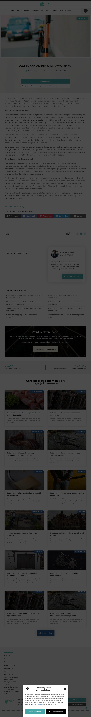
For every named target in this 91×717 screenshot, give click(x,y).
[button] (65, 689)
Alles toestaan (35, 712)
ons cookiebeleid (37, 704)
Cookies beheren (56, 712)
